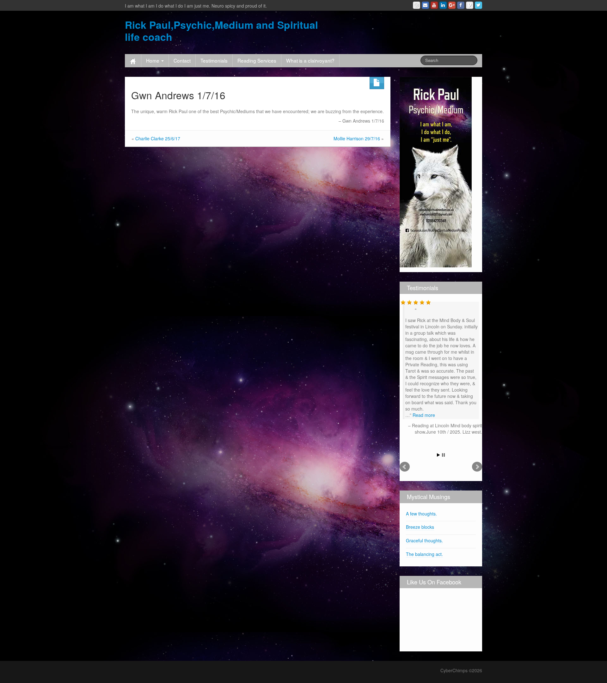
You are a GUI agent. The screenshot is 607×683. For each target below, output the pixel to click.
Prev (405, 467)
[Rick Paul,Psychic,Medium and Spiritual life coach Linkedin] (443, 5)
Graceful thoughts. (424, 540)
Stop (443, 455)
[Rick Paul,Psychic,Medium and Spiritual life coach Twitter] (478, 5)
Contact (182, 60)
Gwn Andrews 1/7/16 (178, 95)
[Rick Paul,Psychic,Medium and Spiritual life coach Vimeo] (469, 5)
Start (438, 455)
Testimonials (214, 60)
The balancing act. (424, 554)
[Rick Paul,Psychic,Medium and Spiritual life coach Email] (425, 5)
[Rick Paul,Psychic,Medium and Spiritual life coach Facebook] (460, 5)
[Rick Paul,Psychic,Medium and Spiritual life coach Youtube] (434, 5)
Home (153, 60)
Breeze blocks (420, 527)
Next (477, 467)
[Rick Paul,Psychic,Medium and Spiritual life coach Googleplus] (452, 5)
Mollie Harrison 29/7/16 (357, 138)
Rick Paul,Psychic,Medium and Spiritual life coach (221, 30)
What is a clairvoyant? (310, 60)
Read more (424, 415)
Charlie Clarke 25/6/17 (157, 138)
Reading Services (256, 60)
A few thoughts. (421, 513)
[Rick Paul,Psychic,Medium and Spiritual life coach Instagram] (416, 5)
